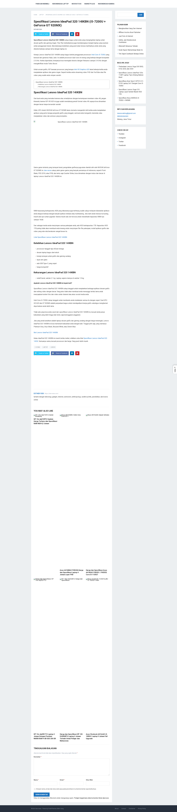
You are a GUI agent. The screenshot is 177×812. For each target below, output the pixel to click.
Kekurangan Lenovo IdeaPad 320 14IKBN (50, 86)
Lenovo (53, 347)
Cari (140, 15)
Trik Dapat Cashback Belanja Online (131, 54)
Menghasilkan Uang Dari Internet (130, 28)
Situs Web (89, 780)
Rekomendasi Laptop (60, 4)
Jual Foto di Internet (126, 36)
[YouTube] (40, 403)
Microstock (76, 4)
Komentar (37, 757)
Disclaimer (132, 808)
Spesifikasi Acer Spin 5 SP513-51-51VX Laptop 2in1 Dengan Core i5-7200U (131, 83)
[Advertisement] (71, 195)
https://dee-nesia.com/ (51, 393)
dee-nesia (47, 170)
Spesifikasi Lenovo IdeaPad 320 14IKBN (49, 82)
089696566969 (122, 116)
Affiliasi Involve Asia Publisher (129, 32)
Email (62, 780)
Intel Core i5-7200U (98, 55)
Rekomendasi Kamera (106, 4)
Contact (123, 808)
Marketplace (89, 4)
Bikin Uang (60, 808)
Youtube (121, 134)
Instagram (122, 138)
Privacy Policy (142, 808)
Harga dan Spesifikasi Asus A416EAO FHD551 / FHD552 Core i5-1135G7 (96, 572)
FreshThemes (52, 808)
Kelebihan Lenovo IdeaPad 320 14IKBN (49, 84)
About (117, 808)
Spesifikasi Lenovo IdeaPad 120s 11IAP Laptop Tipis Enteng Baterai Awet (131, 75)
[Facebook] (37, 403)
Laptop (41, 14)
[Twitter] (35, 403)
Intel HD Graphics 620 (82, 69)
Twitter (121, 142)
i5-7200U (38, 347)
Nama (36, 780)
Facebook (122, 145)
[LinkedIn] (72, 34)
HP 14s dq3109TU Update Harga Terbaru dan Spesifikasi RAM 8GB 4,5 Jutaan (45, 421)
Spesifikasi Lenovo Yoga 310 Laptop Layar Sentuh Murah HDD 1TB (130, 92)
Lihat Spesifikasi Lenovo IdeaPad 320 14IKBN (50, 237)
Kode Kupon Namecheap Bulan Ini (131, 50)
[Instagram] (42, 403)
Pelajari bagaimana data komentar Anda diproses (91, 798)
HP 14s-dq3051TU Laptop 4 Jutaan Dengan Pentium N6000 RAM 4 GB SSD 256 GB (45, 736)
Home (35, 14)
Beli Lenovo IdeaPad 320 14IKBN (46, 332)
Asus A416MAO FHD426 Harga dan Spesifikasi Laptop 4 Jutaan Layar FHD (71, 572)
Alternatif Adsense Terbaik (128, 46)
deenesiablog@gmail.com (126, 113)
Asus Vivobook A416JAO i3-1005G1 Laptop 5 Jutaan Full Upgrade (96, 736)
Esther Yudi (38, 29)
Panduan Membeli (42, 4)
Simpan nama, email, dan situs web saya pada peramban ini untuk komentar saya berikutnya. (66, 789)
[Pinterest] (77, 34)
